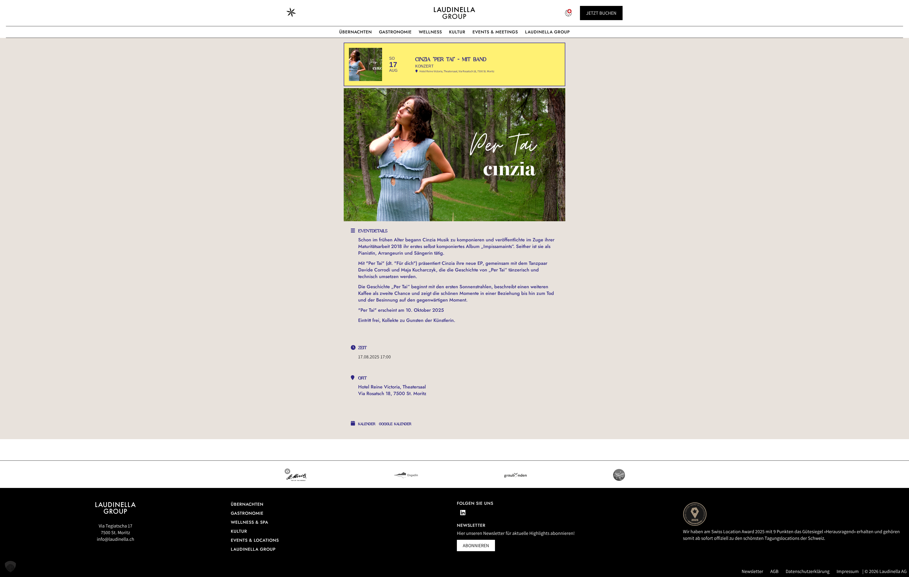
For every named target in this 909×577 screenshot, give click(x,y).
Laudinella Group (547, 32)
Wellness (430, 32)
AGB (774, 571)
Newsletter (752, 571)
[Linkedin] (463, 512)
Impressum (848, 571)
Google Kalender (395, 424)
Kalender (366, 424)
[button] (10, 566)
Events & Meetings (495, 32)
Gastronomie (395, 32)
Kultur (457, 32)
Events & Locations (255, 540)
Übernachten (355, 32)
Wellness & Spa (249, 522)
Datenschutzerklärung (807, 571)
